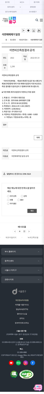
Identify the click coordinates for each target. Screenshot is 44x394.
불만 (21, 200)
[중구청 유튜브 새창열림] (11, 363)
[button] (29, 231)
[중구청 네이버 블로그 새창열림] (18, 363)
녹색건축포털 (33, 237)
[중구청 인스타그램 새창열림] (25, 363)
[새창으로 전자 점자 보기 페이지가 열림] (39, 31)
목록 (38, 138)
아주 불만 (13, 204)
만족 (25, 196)
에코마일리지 (11, 237)
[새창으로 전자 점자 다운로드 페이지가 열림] (34, 31)
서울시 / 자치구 (10, 270)
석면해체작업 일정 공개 (20, 156)
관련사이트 (9, 279)
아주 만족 (13, 196)
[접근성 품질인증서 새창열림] (26, 374)
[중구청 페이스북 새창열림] (32, 363)
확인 (32, 211)
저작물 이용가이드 (22, 305)
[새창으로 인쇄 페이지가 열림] (28, 31)
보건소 (22, 2)
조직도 (21, 318)
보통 (11, 200)
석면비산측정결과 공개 (19, 150)
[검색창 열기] (37, 20)
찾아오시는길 (22, 314)
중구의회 (36, 2)
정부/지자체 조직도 (22, 323)
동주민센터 (9, 261)
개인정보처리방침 (22, 300)
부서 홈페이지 (10, 252)
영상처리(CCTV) (22, 309)
